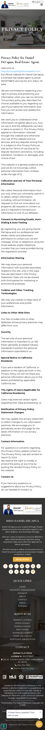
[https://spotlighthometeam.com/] (22, 510)
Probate (22, 593)
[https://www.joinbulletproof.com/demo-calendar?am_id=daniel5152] (34, 677)
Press (22, 603)
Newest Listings (22, 620)
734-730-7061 (23, 665)
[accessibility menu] (4, 726)
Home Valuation (22, 636)
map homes (22, 630)
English (37, 2)
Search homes (22, 626)
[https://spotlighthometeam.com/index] (15, 4)
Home (22, 587)
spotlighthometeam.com (30, 693)
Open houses (22, 623)
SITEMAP (22, 606)
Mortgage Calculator (22, 639)
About (22, 596)
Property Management (22, 590)
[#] (42, 5)
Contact (22, 600)
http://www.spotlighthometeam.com (20, 71)
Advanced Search (23, 633)
